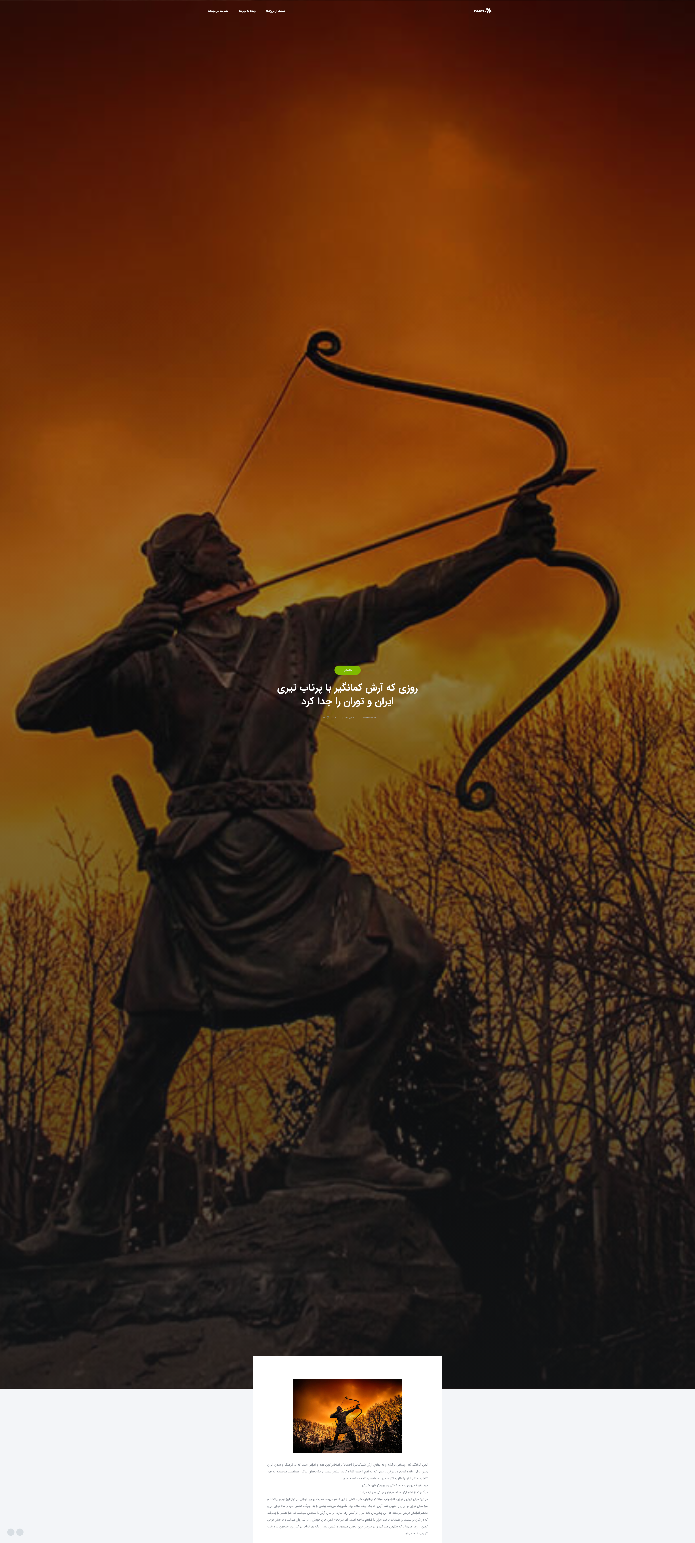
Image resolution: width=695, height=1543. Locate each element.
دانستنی (348, 670)
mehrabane (369, 717)
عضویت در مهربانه (218, 11)
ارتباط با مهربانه (247, 11)
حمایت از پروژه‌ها (276, 11)
